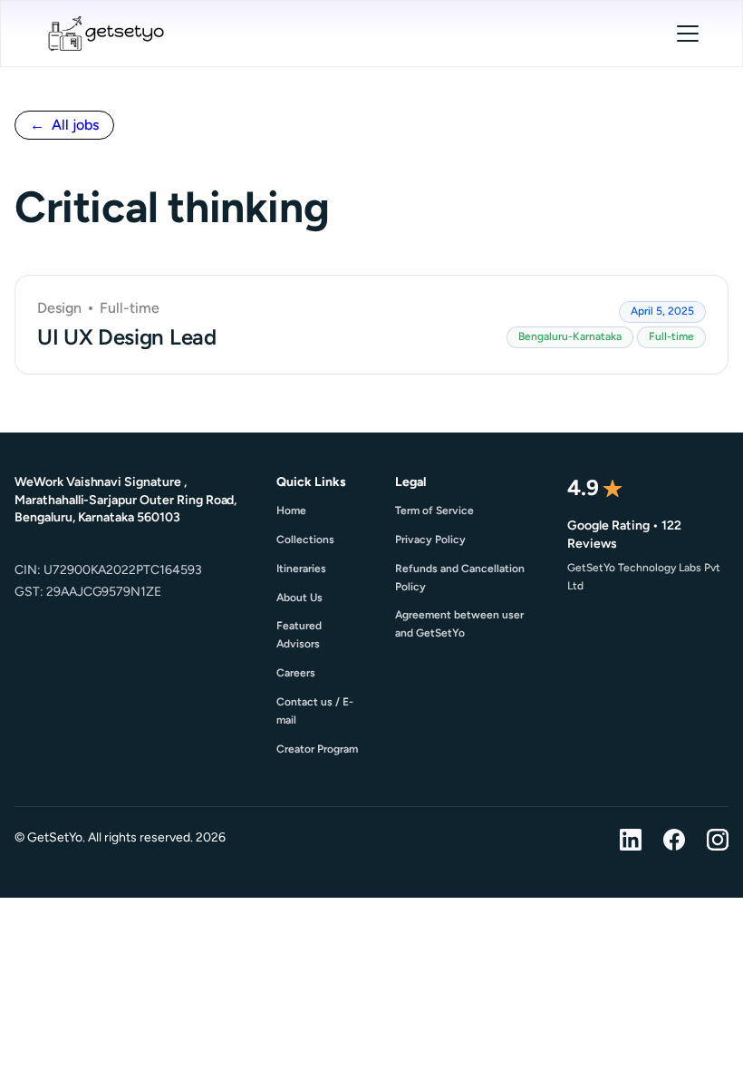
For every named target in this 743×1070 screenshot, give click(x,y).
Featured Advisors (299, 634)
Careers (295, 672)
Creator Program (317, 749)
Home (291, 510)
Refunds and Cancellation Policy (460, 577)
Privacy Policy (430, 539)
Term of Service (434, 510)
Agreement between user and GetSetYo (459, 623)
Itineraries (301, 568)
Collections (305, 539)
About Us (299, 597)
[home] (105, 33)
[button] (688, 33)
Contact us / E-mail (314, 711)
